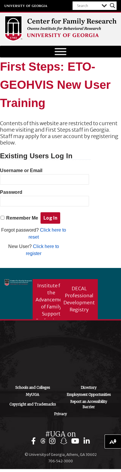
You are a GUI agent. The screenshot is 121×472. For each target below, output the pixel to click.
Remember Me (22, 217)
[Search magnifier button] (112, 5)
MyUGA (32, 394)
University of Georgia (26, 6)
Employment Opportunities (89, 394)
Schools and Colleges (32, 387)
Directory (89, 387)
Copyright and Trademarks (32, 404)
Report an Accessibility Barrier (88, 404)
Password (11, 192)
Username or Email (21, 170)
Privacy (60, 414)
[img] (35, 441)
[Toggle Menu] (60, 51)
